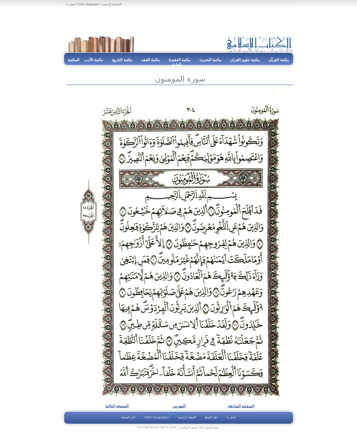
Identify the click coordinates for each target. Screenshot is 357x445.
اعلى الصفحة (128, 417)
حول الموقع (211, 417)
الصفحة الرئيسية (111, 4)
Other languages (88, 4)
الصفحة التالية (117, 406)
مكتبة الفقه (150, 59)
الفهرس (179, 406)
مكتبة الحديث (210, 59)
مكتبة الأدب (93, 59)
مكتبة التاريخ (122, 59)
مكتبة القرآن (279, 59)
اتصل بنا (71, 4)
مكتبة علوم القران (245, 59)
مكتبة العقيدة (179, 59)
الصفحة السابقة (240, 406)
